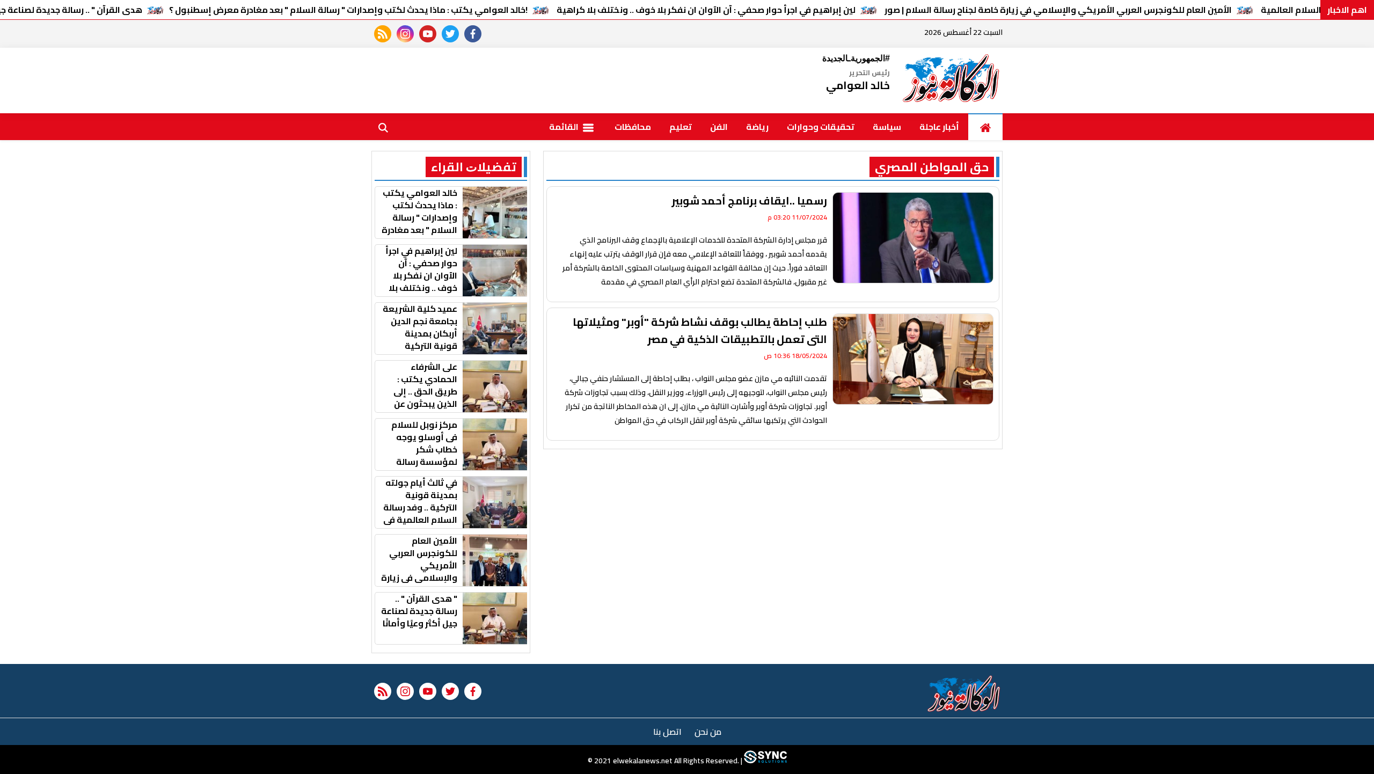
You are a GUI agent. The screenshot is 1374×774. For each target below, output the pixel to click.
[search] (383, 126)
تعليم (680, 127)
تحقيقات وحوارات (820, 127)
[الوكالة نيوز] (952, 80)
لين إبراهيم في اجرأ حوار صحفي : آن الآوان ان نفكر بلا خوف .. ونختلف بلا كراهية (706, 10)
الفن (719, 127)
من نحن (708, 732)
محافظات (633, 127)
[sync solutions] (764, 761)
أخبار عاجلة (939, 127)
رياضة (757, 127)
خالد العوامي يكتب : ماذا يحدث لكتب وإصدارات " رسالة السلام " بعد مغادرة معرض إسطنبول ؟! (348, 10)
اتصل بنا (667, 732)
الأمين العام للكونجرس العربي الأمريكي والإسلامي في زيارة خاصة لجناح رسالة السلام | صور (1058, 10)
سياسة (887, 127)
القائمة (564, 127)
